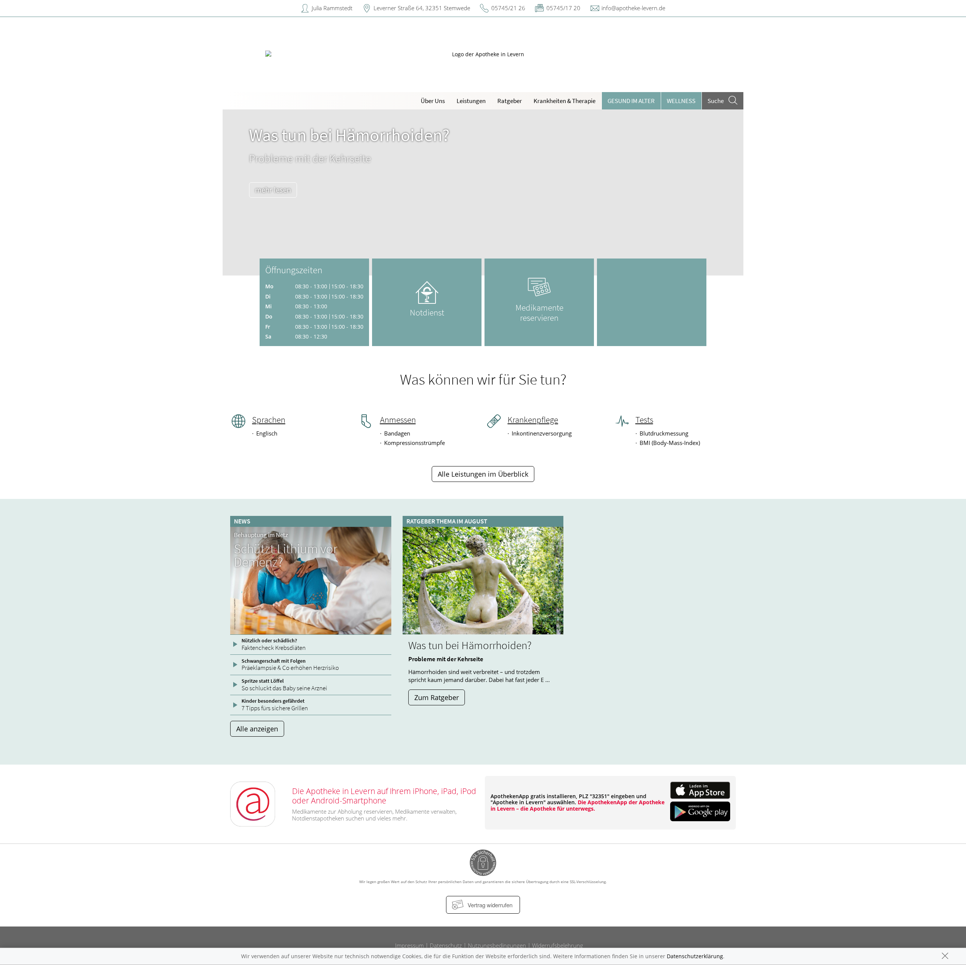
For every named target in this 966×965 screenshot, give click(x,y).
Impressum (409, 945)
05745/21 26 (508, 8)
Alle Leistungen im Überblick (483, 474)
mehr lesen (273, 189)
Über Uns (433, 101)
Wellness (681, 101)
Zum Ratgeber (436, 697)
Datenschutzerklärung (695, 956)
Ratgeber (509, 101)
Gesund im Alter (631, 101)
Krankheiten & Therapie (564, 101)
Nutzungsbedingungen (497, 945)
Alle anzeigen (257, 728)
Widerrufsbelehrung (557, 945)
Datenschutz (446, 945)
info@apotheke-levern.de (633, 8)
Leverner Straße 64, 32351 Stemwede (422, 8)
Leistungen (471, 101)
